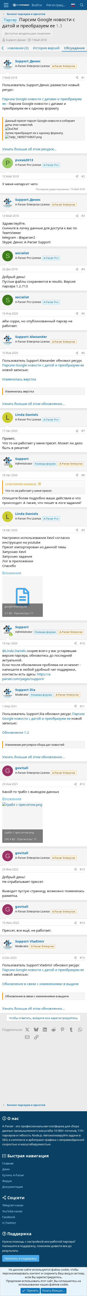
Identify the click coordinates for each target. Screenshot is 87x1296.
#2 (83, 176)
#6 (83, 353)
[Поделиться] (77, 77)
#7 (83, 431)
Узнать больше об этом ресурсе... (29, 149)
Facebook (8, 1217)
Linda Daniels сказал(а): (21, 484)
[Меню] (6, 5)
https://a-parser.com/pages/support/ (26, 676)
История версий (46, 48)
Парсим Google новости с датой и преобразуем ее (43, 365)
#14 (82, 923)
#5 (83, 313)
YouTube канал (12, 1211)
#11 (82, 706)
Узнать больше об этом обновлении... (33, 403)
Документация (12, 1187)
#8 (83, 475)
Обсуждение (74, 48)
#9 (83, 530)
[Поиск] (81, 5)
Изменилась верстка (19, 379)
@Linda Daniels (14, 650)
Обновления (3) (15, 48)
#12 (82, 784)
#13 (82, 869)
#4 (83, 269)
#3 (83, 216)
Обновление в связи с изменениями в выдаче (40, 983)
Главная (7, 1163)
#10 (82, 643)
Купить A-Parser (13, 1175)
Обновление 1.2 (15, 732)
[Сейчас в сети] (11, 466)
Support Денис (16, 40)
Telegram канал (12, 1205)
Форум (7, 1181)
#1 (83, 77)
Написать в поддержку (21, 1258)
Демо (6, 1169)
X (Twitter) (9, 1223)
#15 (82, 958)
